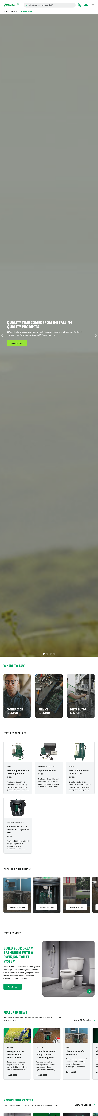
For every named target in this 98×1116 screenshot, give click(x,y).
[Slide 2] (47, 654)
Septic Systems (76, 907)
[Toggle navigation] (93, 5)
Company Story (17, 343)
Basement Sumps (17, 907)
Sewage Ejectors (47, 907)
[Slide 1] (44, 654)
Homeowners (27, 11)
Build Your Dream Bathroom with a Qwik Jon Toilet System (18, 955)
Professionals (10, 11)
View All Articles (82, 1020)
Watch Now (13, 987)
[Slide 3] (51, 654)
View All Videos (83, 1104)
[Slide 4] (54, 654)
